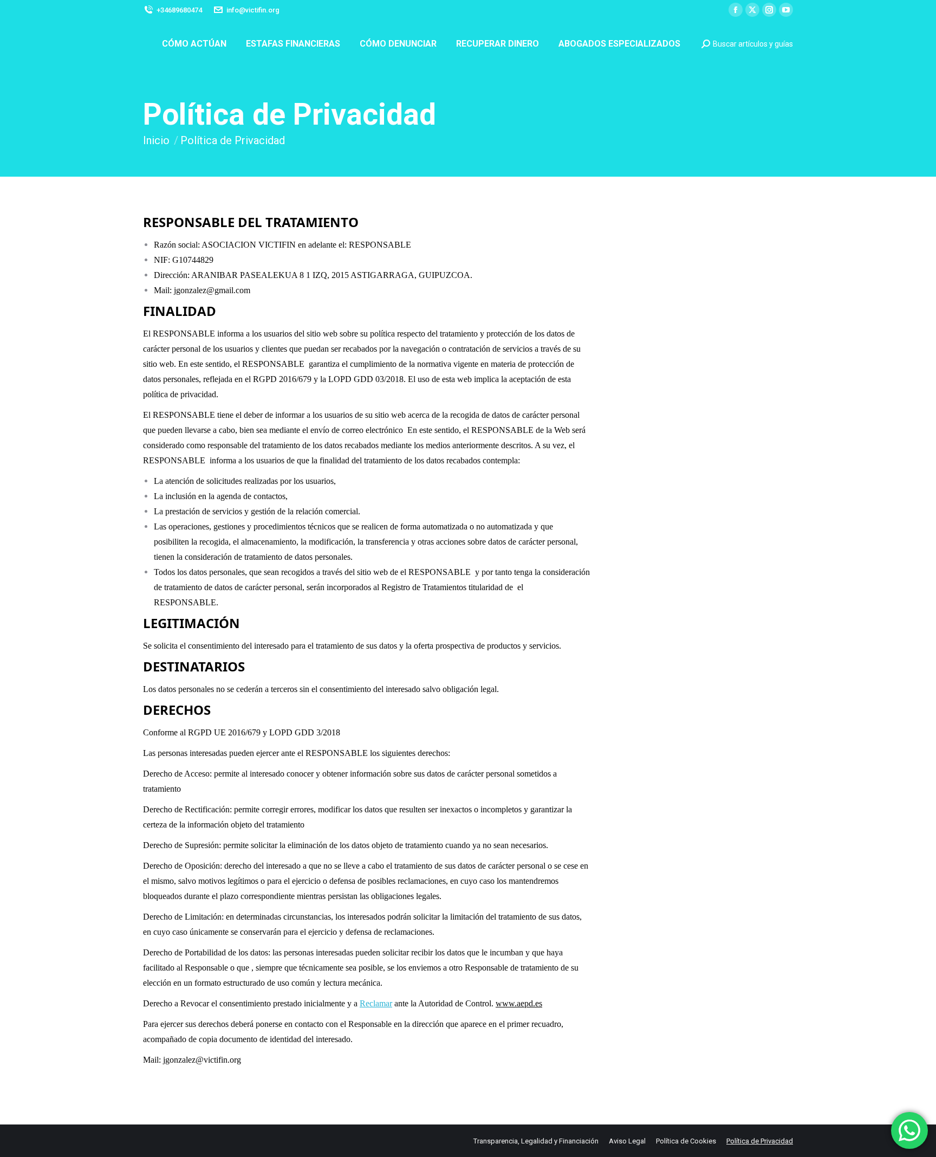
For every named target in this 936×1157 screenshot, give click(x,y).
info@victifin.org (253, 10)
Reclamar (376, 1003)
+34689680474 (179, 10)
